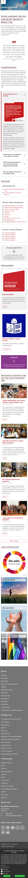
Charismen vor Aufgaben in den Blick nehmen (12, 155)
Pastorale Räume (8, 580)
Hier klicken (6, 349)
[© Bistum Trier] (14, 562)
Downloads (5, 181)
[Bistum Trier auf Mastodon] (3, 832)
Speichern (6, 876)
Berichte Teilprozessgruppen (13, 202)
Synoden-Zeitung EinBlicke (12, 229)
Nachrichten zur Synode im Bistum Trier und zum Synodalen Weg (14, 377)
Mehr (4, 306)
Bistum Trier (5, 802)
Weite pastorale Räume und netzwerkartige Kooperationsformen (11, 164)
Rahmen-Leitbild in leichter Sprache (11, 339)
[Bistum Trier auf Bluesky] (8, 832)
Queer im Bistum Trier (10, 636)
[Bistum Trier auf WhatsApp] (17, 828)
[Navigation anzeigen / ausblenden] (24, 2)
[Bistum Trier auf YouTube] (13, 828)
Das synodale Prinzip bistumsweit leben (12, 172)
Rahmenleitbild (7, 265)
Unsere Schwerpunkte (10, 547)
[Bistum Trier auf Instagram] (3, 828)
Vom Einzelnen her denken (10, 95)
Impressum (3, 865)
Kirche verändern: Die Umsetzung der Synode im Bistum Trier (14, 19)
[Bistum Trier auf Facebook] (8, 828)
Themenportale (6, 759)
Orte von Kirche (8, 608)
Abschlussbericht (8, 186)
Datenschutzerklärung (20, 863)
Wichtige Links (6, 715)
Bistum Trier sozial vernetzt (11, 822)
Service (3, 671)
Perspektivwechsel (8, 67)
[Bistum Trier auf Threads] (22, 828)
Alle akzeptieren (19, 876)
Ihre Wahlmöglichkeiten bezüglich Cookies (14, 851)
